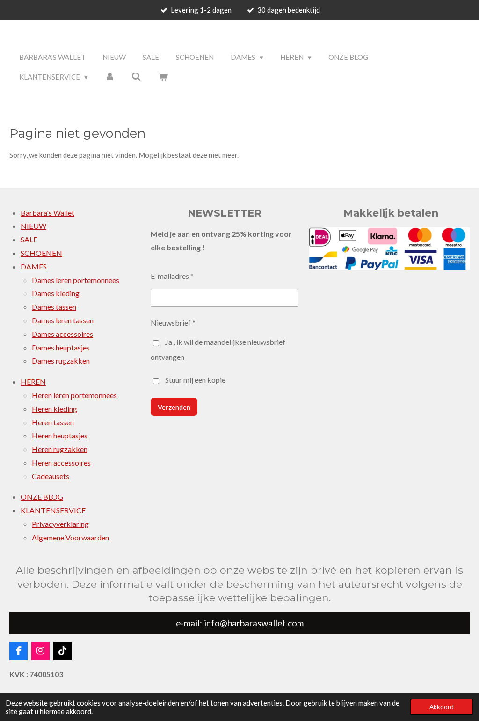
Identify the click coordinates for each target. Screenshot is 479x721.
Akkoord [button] (441, 707)
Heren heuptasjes (59, 435)
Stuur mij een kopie (195, 379)
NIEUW (33, 225)
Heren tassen (53, 422)
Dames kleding (56, 293)
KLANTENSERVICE (53, 510)
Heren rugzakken (59, 448)
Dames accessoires (62, 333)
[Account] (110, 77)
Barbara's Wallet (47, 212)
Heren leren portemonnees (74, 395)
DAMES (34, 266)
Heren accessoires (61, 462)
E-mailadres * (172, 275)
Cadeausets (50, 476)
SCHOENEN (41, 252)
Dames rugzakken (61, 360)
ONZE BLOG (42, 496)
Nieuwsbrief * (173, 322)
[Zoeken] (136, 77)
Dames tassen (54, 306)
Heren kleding (54, 408)
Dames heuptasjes (61, 347)
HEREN (33, 381)
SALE (29, 239)
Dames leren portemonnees (75, 280)
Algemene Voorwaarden (70, 537)
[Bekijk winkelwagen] (163, 77)
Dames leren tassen (63, 320)
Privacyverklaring (60, 523)
